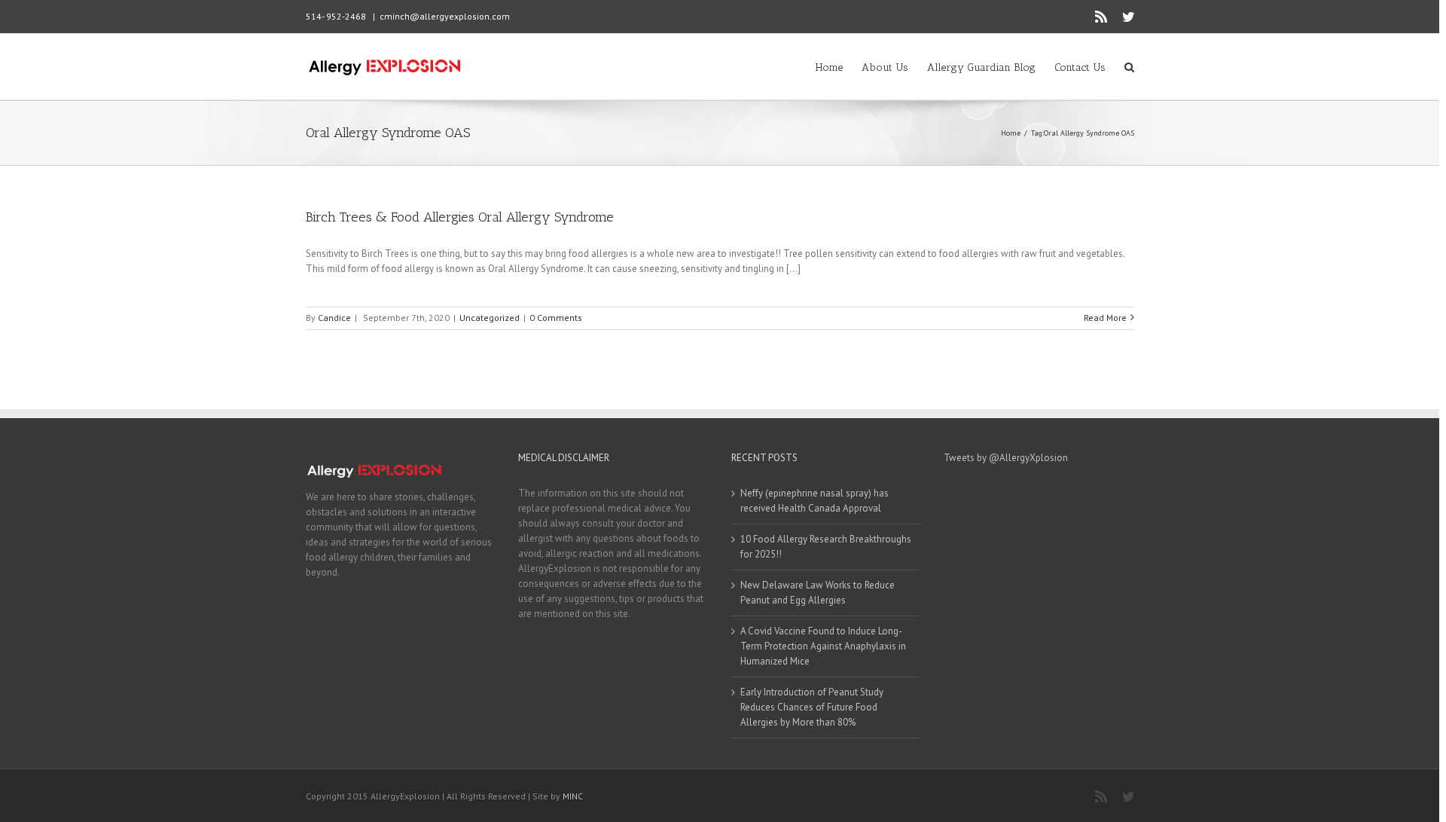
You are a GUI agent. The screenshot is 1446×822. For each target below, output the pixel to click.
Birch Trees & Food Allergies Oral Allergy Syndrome (460, 217)
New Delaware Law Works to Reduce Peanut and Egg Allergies (817, 593)
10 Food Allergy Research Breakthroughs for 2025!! (825, 547)
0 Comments (555, 317)
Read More (1105, 317)
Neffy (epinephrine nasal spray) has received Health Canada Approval (814, 501)
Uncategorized (489, 317)
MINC (573, 796)
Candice (334, 317)
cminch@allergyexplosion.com (445, 16)
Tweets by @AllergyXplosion (1006, 457)
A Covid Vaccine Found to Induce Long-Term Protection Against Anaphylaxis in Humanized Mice (823, 646)
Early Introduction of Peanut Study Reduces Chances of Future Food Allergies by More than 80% (811, 707)
